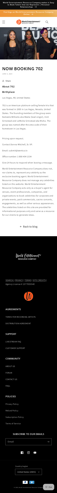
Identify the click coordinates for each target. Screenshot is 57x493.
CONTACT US (11, 379)
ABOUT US (10, 366)
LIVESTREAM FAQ (13, 341)
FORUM (9, 372)
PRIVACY (19, 280)
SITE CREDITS (39, 280)
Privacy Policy (12, 404)
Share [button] (8, 80)
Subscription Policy (15, 417)
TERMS (28, 280)
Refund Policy (12, 410)
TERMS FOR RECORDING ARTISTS (21, 317)
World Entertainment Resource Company (31, 487)
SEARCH (10, 280)
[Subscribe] (48, 442)
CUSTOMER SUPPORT (15, 348)
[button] (3, 22)
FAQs (8, 385)
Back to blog (30, 226)
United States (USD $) (26, 472)
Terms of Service (13, 423)
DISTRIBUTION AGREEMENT (18, 323)
